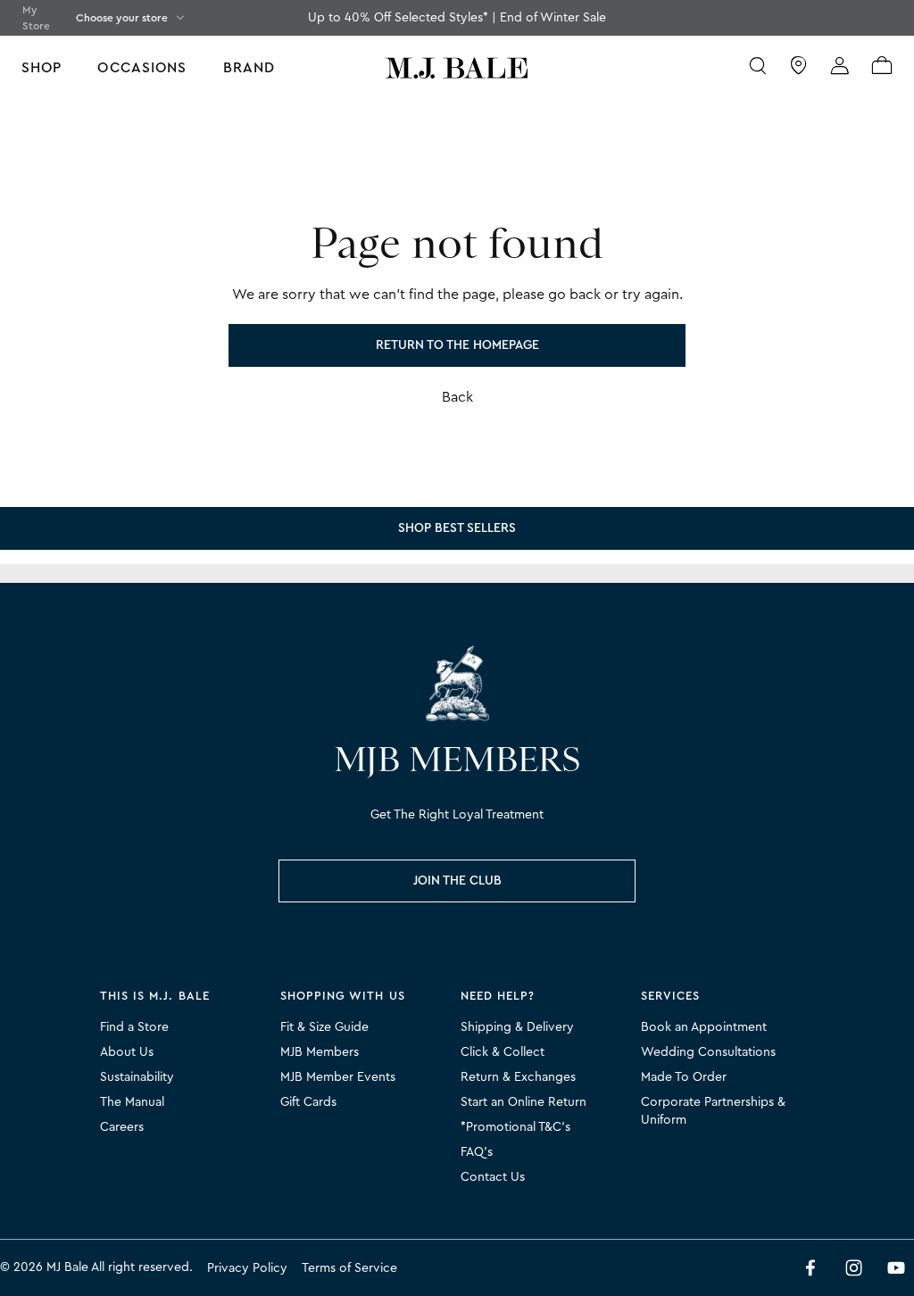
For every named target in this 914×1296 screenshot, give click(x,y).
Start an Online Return (523, 1102)
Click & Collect (502, 1052)
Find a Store (134, 1027)
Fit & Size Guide (324, 1027)
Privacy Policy (247, 1268)
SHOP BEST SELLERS (457, 528)
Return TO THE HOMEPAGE (457, 345)
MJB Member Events (337, 1077)
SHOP (41, 68)
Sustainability (137, 1077)
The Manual (132, 1102)
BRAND (249, 68)
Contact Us (493, 1177)
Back (457, 397)
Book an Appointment (704, 1027)
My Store (36, 17)
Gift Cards (308, 1102)
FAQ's (477, 1152)
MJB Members (319, 1052)
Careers (122, 1127)
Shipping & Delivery (517, 1027)
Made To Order (684, 1077)
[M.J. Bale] (457, 683)
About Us (127, 1052)
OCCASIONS (142, 68)
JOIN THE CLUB (457, 881)
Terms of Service (349, 1268)
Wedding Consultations (708, 1052)
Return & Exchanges (518, 1077)
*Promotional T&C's (515, 1127)
